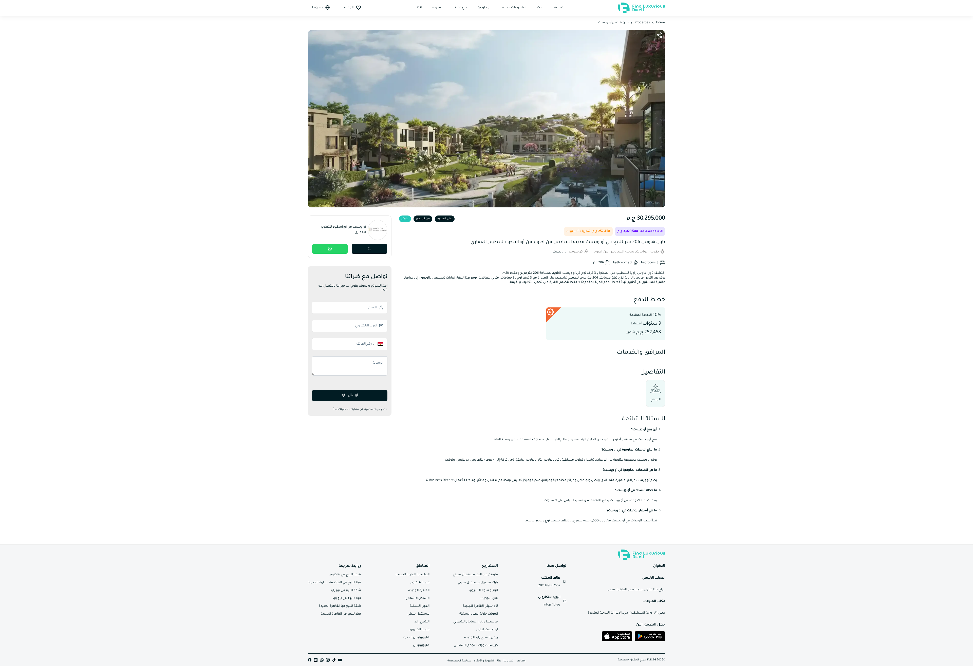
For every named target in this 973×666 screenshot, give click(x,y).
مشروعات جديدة (514, 8)
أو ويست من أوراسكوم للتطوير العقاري (343, 229)
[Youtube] (340, 660)
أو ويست (560, 252)
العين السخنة (419, 606)
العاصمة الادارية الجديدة (412, 575)
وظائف (521, 660)
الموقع (655, 400)
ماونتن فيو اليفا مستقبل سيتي (475, 575)
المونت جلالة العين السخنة (478, 614)
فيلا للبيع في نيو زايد (346, 598)
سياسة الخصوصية (459, 660)
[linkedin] (315, 660)
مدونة (437, 8)
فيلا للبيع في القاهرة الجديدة (341, 614)
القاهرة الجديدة (418, 590)
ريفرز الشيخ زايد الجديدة (481, 637)
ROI (419, 8)
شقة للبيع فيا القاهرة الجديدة (340, 606)
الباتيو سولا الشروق (483, 590)
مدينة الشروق (419, 630)
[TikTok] (334, 660)
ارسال (353, 396)
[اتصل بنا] (369, 249)
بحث (540, 8)
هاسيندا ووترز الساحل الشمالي (475, 622)
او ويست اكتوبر (487, 630)
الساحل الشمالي (417, 598)
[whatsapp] (322, 660)
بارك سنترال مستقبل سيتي (478, 582)
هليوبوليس (421, 645)
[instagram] (328, 660)
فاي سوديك (489, 598)
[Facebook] (309, 660)
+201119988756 (549, 585)
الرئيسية (560, 8)
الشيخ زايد (422, 622)
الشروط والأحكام (484, 660)
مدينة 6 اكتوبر (419, 582)
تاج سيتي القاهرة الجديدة (480, 606)
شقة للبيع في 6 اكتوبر (345, 575)
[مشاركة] (659, 35)
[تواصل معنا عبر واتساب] (330, 249)
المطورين (484, 8)
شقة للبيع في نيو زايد (345, 590)
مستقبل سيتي (418, 614)
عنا (499, 660)
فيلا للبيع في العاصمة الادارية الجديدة (334, 582)
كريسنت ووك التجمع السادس (476, 645)
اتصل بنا (508, 660)
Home (660, 23)
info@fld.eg (552, 605)
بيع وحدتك (459, 8)
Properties (642, 23)
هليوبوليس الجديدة (415, 637)
